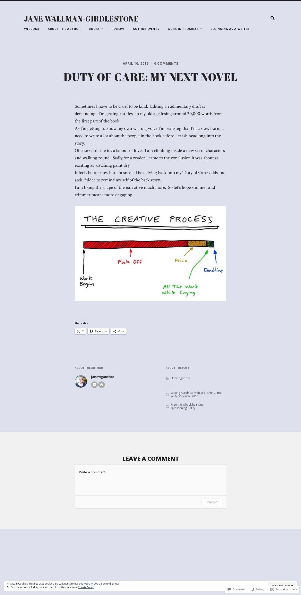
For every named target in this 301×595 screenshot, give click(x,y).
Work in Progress (183, 29)
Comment (212, 502)
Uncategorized (180, 378)
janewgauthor (102, 377)
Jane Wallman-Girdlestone (81, 19)
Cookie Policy (86, 587)
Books (94, 29)
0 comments (166, 63)
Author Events (146, 29)
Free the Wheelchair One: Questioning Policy (187, 406)
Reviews (118, 29)
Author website (101, 384)
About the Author (64, 29)
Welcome (32, 29)
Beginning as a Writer (229, 29)
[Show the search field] (273, 18)
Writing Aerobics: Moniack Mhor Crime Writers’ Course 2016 (196, 394)
